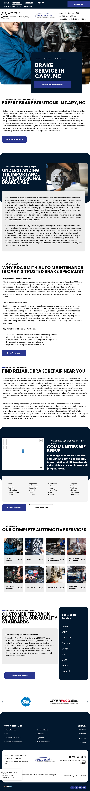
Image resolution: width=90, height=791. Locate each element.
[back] (2, 702)
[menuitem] (8, 3)
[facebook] (72, 788)
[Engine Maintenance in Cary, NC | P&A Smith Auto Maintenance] (55, 546)
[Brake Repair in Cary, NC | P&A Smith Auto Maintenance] (13, 546)
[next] (87, 702)
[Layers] (41, 440)
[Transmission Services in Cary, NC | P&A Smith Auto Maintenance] (76, 546)
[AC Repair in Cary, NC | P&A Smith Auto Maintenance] (34, 574)
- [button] (5, 443)
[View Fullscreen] (5, 447)
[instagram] (76, 788)
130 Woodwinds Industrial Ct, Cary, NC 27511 (16, 17)
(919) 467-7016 (10, 13)
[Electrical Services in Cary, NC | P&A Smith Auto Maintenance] (13, 574)
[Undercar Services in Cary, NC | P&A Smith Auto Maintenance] (76, 574)
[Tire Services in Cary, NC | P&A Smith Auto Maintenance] (34, 546)
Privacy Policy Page (7, 777)
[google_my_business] (84, 788)
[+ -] (23, 454)
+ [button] (5, 440)
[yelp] (80, 788)
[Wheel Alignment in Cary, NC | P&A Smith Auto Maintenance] (55, 574)
